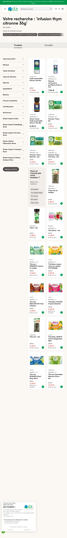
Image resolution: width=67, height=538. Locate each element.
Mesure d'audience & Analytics (11, 523)
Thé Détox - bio (54, 230)
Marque (6, 65)
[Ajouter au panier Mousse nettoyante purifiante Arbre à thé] (61, 92)
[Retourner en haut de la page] (59, 391)
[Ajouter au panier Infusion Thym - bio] (61, 128)
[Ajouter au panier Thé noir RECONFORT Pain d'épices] (43, 312)
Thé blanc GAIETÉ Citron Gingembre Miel (55, 339)
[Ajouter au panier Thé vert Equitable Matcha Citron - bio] (61, 387)
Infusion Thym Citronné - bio (53, 156)
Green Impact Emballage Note (12, 125)
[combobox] (36, 9)
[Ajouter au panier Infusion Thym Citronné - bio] (61, 163)
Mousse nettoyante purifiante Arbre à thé (55, 84)
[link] (56, 9)
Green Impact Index (10, 119)
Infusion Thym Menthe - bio (35, 156)
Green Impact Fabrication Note (9, 142)
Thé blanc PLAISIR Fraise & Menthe (55, 303)
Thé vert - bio (35, 337)
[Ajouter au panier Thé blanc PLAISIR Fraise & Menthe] (61, 312)
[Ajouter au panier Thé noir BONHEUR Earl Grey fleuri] (43, 387)
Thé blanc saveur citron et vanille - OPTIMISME (54, 266)
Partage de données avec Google (12, 521)
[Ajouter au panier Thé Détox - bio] (61, 237)
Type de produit (9, 59)
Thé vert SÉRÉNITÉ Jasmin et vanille (36, 266)
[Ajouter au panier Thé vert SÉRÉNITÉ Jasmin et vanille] (43, 275)
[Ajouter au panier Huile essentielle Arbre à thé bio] (43, 92)
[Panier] (62, 9)
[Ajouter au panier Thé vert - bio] (43, 347)
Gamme (6, 83)
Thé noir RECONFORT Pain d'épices (37, 304)
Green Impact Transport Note (12, 150)
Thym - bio (34, 228)
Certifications (8, 107)
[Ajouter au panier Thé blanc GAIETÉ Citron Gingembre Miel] (61, 347)
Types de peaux (9, 71)
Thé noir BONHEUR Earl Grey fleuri (35, 376)
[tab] (18, 45)
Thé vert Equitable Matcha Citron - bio (55, 376)
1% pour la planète (10, 101)
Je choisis (10, 529)
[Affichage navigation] (5, 9)
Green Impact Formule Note (11, 134)
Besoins (6, 95)
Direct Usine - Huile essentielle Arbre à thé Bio (36, 121)
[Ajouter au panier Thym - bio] (43, 237)
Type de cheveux (9, 77)
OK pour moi (27, 529)
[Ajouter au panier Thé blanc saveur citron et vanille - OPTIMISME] (61, 275)
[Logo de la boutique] (13, 9)
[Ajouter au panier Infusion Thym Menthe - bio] (43, 163)
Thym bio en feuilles (53, 191)
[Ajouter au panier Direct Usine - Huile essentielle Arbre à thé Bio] (43, 128)
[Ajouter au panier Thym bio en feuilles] (61, 203)
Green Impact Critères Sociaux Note (11, 159)
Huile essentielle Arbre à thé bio (36, 79)
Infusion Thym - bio (54, 120)
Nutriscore (7, 113)
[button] (3, 531)
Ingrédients (7, 89)
